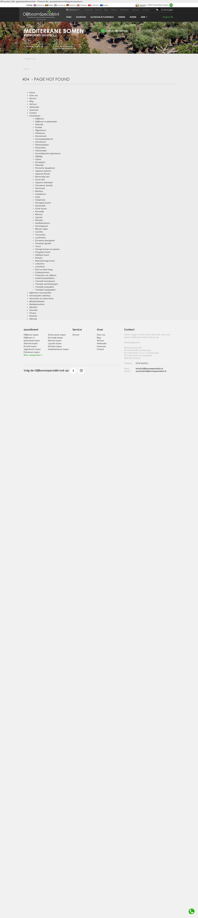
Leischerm (40, 266)
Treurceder (40, 234)
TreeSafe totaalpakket (45, 290)
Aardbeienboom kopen (58, 349)
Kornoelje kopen (55, 337)
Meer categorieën (32, 355)
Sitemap (33, 319)
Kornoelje (39, 211)
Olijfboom (81, 17)
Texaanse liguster (43, 243)
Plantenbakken (42, 145)
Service (98, 10)
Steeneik (121, 17)
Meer (143, 17)
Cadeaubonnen (42, 272)
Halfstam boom (42, 255)
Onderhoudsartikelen (45, 278)
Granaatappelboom (44, 139)
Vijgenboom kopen (32, 349)
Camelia (39, 232)
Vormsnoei (40, 188)
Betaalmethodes (36, 301)
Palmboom (40, 133)
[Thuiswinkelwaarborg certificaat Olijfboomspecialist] (141, 5)
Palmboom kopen (32, 352)
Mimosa (38, 214)
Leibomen (39, 263)
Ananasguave (41, 226)
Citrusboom (40, 142)
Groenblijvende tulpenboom (48, 153)
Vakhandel (124, 10)
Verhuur (114, 10)
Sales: (127, 368)
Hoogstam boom (42, 252)
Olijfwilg (38, 156)
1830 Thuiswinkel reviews (160, 5)
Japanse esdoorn (43, 171)
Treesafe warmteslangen (46, 284)
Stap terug (30, 59)
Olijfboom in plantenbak (101, 17)
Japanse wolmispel (44, 182)
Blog (106, 10)
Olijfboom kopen (31, 335)
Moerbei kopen (55, 346)
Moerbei (39, 220)
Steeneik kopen (31, 343)
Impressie (135, 10)
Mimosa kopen (54, 340)
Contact (145, 10)
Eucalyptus (40, 162)
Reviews (33, 316)
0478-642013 (142, 363)
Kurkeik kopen (30, 346)
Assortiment (34, 116)
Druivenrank (40, 136)
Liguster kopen (55, 343)
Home (68, 17)
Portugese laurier (43, 203)
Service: (127, 371)
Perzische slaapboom (45, 168)
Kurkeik (133, 17)
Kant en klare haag (44, 269)
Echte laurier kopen (57, 335)
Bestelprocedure (36, 304)
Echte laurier (41, 208)
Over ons (88, 10)
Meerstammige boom (45, 261)
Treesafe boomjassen (45, 281)
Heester (38, 258)
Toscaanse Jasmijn (44, 185)
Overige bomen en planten (47, 249)
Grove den (40, 179)
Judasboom (40, 194)
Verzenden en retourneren (41, 298)
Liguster (39, 217)
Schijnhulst (40, 200)
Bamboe (39, 191)
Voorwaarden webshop (39, 295)
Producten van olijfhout (45, 275)
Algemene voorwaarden (40, 292)
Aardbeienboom (42, 223)
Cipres (38, 159)
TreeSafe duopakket (44, 287)
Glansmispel (41, 150)
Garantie (33, 310)
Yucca (38, 246)
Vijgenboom (40, 130)
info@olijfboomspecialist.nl (149, 368)
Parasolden (40, 147)
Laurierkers (40, 237)
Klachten (33, 307)
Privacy (32, 313)
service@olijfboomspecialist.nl (151, 371)
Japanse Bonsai (42, 174)
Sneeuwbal (40, 205)
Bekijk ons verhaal (117, 31)
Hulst (37, 197)
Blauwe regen (41, 229)
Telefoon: (128, 363)
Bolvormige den (42, 176)
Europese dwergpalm (45, 240)
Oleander (39, 165)
